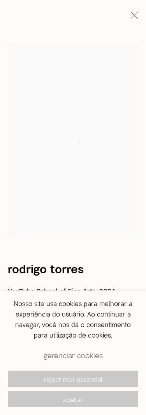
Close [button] (132, 17)
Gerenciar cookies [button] (73, 355)
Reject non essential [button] (73, 379)
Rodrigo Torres (46, 269)
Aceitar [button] (73, 399)
